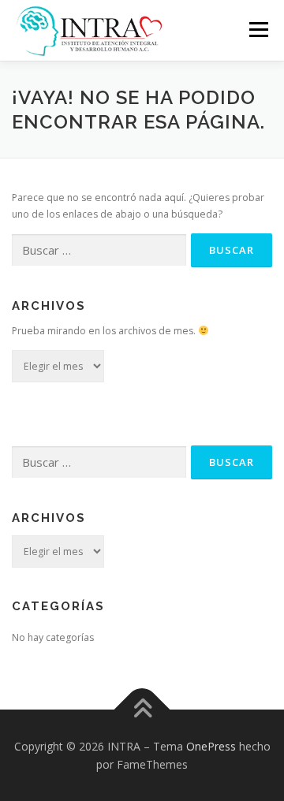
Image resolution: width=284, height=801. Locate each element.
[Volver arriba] (142, 709)
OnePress (211, 746)
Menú (258, 29)
